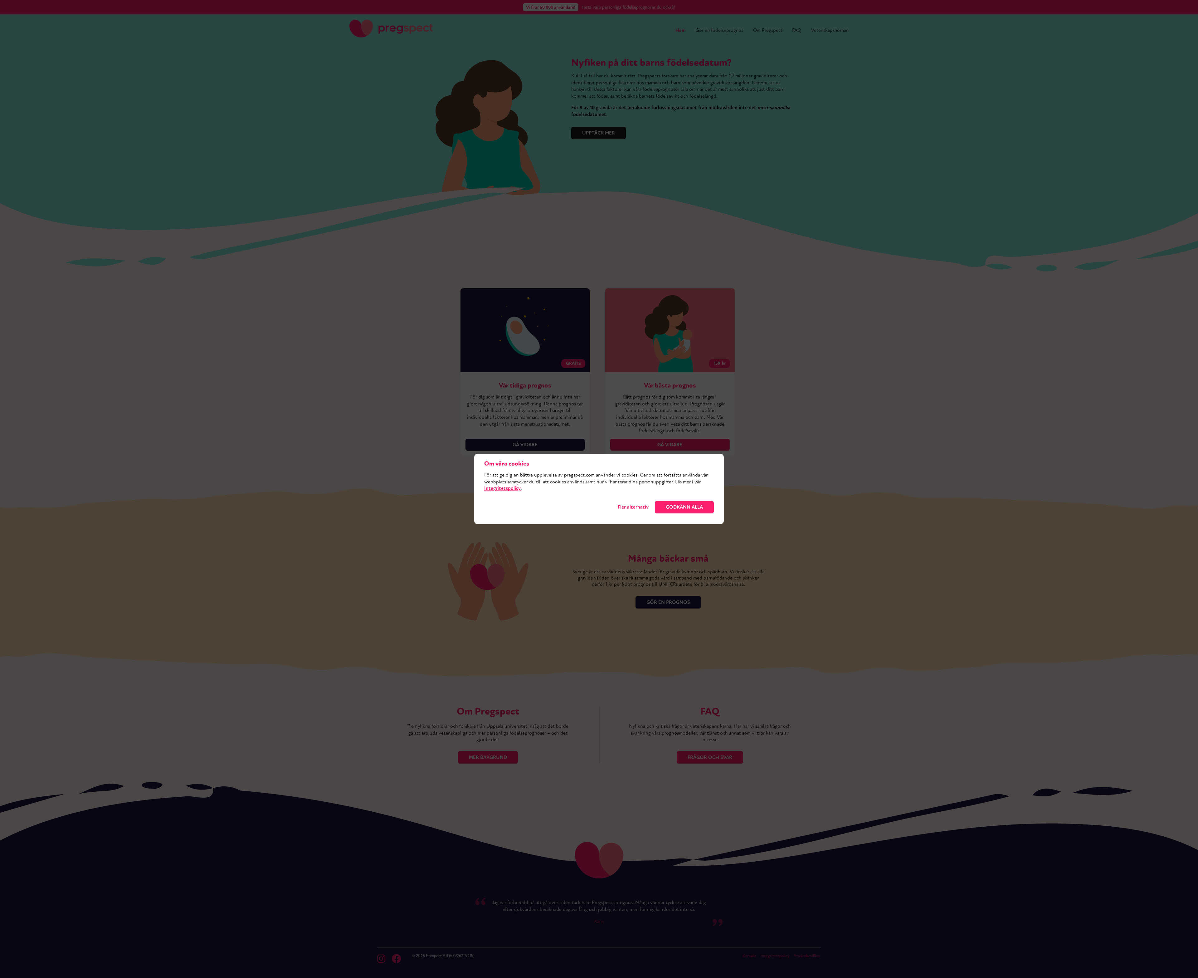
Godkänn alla (684, 507)
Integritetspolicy (502, 489)
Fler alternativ (633, 507)
